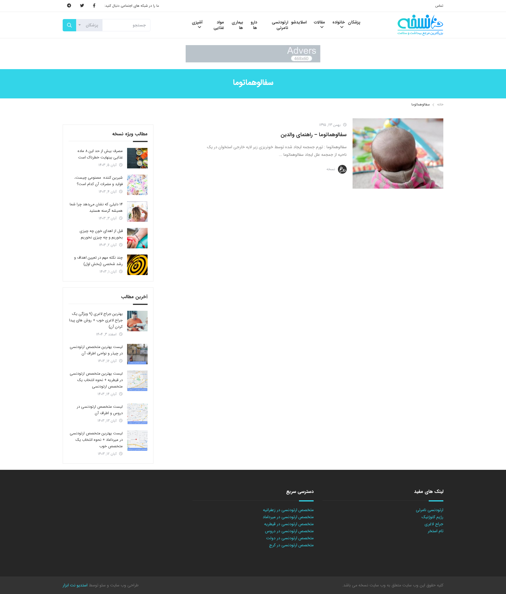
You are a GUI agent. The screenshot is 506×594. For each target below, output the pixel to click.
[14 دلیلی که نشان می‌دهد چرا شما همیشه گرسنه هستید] (137, 211)
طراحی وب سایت (124, 585)
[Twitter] (82, 5)
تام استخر (435, 531)
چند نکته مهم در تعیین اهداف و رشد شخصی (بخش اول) (98, 261)
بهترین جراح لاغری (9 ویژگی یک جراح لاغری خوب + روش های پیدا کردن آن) (96, 320)
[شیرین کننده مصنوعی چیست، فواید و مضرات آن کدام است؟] (137, 185)
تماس (439, 5)
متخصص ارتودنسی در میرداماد (288, 517)
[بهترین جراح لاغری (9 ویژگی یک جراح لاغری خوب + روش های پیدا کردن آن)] (137, 321)
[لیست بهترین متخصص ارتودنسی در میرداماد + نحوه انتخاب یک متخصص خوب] (137, 440)
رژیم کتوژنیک (432, 517)
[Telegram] (69, 5)
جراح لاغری (434, 524)
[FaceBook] (94, 5)
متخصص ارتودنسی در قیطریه (289, 524)
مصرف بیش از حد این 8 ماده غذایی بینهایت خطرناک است (100, 154)
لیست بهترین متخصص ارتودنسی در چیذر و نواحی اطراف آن (96, 350)
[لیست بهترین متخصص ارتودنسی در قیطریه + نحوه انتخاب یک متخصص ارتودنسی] (137, 381)
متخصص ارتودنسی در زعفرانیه (288, 510)
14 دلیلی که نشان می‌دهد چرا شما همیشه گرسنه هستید (96, 207)
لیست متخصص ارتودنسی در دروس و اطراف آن (100, 410)
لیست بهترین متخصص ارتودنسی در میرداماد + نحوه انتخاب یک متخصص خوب (96, 439)
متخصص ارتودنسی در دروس (289, 531)
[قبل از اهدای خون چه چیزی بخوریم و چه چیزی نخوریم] (137, 238)
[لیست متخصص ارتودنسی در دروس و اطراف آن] (137, 414)
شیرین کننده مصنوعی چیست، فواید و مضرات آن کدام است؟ (98, 181)
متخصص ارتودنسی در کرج (291, 545)
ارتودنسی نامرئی (429, 510)
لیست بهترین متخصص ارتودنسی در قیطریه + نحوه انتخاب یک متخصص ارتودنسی (96, 380)
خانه (440, 104)
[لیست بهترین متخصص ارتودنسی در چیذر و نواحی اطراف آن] (137, 354)
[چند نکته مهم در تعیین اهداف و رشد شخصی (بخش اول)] (137, 265)
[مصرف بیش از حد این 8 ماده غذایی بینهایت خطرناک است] (137, 158)
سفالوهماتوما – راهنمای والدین (314, 135)
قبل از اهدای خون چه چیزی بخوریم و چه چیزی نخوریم (101, 234)
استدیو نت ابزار (75, 585)
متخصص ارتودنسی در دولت (290, 538)
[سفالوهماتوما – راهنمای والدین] (398, 153)
